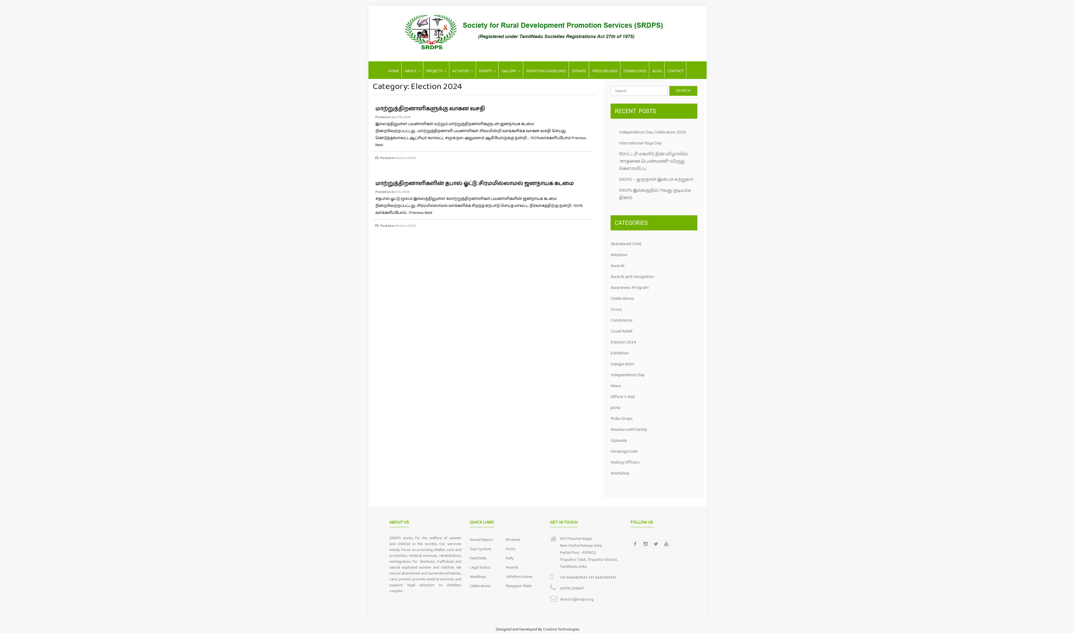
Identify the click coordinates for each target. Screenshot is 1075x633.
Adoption (619, 254)
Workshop (620, 473)
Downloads (634, 70)
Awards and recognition (632, 276)
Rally (510, 558)
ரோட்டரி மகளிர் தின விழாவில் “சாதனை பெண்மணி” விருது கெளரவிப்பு (653, 161)
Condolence (621, 320)
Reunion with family (629, 429)
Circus (616, 309)
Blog (657, 70)
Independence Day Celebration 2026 (652, 132)
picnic (616, 407)
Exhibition (620, 353)
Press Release (605, 70)
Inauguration (622, 364)
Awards (618, 265)
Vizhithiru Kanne (519, 577)
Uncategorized (624, 451)
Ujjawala (619, 440)
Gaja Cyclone (480, 549)
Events (485, 70)
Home (393, 70)
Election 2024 (405, 158)
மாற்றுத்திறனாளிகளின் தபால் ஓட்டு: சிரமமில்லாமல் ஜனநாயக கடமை (474, 183)
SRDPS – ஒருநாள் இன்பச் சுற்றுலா (656, 179)
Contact (676, 70)
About (411, 70)
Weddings (478, 577)
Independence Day (628, 375)
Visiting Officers (625, 462)
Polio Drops (622, 418)
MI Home (513, 540)
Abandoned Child (626, 243)
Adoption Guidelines (546, 70)
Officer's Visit (623, 396)
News (616, 385)
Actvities (460, 70)
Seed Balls (478, 558)
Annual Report (481, 540)
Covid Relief (622, 331)
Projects (434, 70)
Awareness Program (630, 287)
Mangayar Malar (519, 586)
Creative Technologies (561, 629)
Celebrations (622, 298)
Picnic (511, 549)
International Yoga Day (640, 143)
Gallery (509, 70)
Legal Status (480, 567)
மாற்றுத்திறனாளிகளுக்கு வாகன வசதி (430, 108)
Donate (579, 70)
